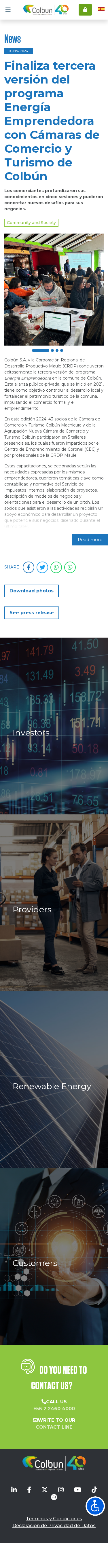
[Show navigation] (95, 1506)
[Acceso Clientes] (85, 10)
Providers (32, 909)
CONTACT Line (54, 1427)
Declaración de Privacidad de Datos (54, 1525)
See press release (32, 612)
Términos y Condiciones (54, 1518)
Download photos (32, 591)
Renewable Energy (52, 1086)
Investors (31, 732)
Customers (35, 1263)
